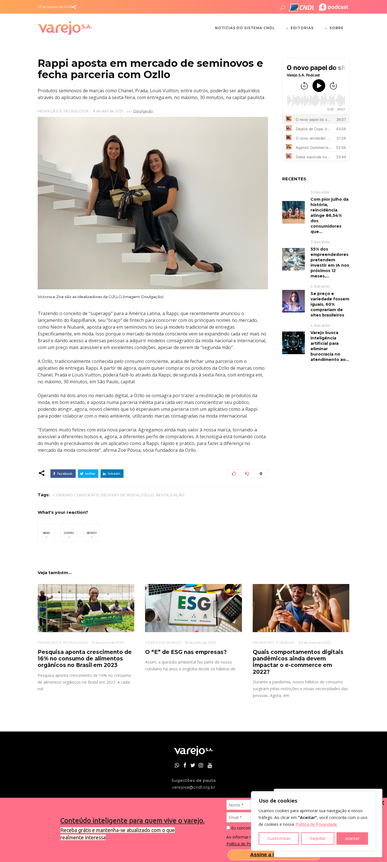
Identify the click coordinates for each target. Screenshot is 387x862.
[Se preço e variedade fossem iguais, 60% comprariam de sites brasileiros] (293, 301)
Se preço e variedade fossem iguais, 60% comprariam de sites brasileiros (330, 304)
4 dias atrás (320, 286)
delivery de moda (120, 495)
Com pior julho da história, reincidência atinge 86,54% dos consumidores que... (329, 215)
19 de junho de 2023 (108, 642)
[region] (313, 821)
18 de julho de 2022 (200, 642)
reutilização (170, 495)
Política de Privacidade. (316, 824)
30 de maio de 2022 (314, 642)
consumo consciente (76, 495)
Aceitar (352, 838)
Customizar (278, 838)
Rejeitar (318, 838)
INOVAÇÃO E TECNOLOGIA (63, 111)
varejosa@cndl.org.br (193, 787)
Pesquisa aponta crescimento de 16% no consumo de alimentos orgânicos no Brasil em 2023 (85, 659)
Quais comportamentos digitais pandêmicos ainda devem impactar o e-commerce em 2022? (298, 662)
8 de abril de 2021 (108, 111)
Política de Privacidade (246, 843)
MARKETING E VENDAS (274, 642)
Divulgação (143, 111)
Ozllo (147, 495)
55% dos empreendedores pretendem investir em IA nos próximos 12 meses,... (330, 263)
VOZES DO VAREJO (163, 642)
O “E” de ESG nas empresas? (186, 652)
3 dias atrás (320, 192)
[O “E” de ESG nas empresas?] (193, 608)
